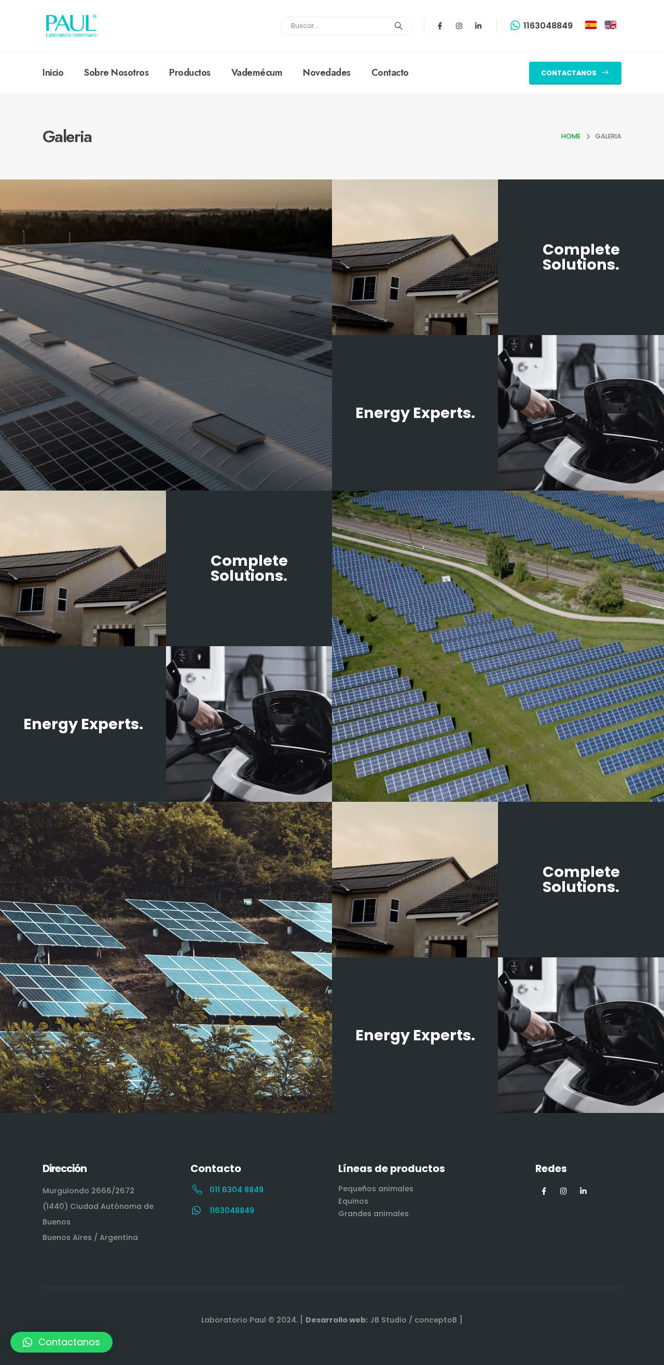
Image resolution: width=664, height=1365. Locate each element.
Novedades (327, 72)
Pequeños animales (375, 1188)
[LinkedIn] (583, 1191)
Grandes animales (373, 1213)
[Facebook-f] (440, 26)
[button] (61, 1342)
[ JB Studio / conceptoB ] (381, 1320)
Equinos (353, 1201)
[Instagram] (459, 26)
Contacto (390, 72)
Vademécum (257, 72)
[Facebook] (543, 1191)
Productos (190, 72)
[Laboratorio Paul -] (71, 25)
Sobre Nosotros (116, 72)
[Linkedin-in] (478, 26)
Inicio (53, 72)
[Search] (398, 26)
